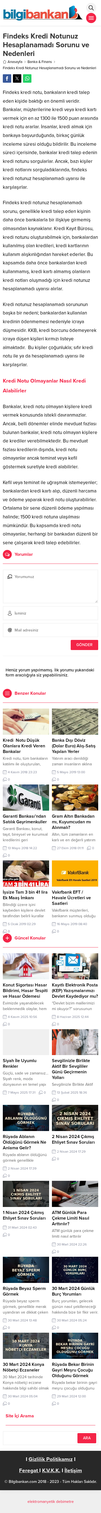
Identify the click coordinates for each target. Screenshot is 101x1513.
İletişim (73, 1470)
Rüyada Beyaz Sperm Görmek (24, 1291)
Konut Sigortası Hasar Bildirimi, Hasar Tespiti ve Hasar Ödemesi (25, 990)
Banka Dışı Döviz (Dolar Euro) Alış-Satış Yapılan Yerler (74, 746)
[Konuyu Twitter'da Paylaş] (17, 78)
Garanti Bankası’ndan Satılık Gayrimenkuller (25, 819)
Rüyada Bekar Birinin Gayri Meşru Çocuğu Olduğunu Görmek (73, 1370)
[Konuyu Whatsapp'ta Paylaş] (27, 78)
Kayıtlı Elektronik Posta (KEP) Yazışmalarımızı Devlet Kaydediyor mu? (75, 990)
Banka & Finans (39, 62)
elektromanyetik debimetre (50, 1501)
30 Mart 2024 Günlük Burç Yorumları (73, 1291)
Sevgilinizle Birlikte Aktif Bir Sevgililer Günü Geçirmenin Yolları (71, 1069)
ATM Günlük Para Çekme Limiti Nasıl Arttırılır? (70, 1218)
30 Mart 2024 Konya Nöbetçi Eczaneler (23, 1367)
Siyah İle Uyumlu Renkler (19, 1063)
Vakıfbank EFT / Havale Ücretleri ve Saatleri (71, 897)
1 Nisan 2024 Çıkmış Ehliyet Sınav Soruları (24, 1215)
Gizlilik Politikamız (51, 1459)
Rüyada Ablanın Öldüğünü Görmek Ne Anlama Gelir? (24, 1142)
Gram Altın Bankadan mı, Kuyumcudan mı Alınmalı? (73, 821)
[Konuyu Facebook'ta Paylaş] (7, 78)
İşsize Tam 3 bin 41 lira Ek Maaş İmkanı (25, 895)
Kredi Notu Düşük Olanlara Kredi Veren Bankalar (24, 746)
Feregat (29, 1470)
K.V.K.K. (51, 1470)
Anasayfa (15, 62)
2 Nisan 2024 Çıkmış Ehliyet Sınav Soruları (73, 1139)
